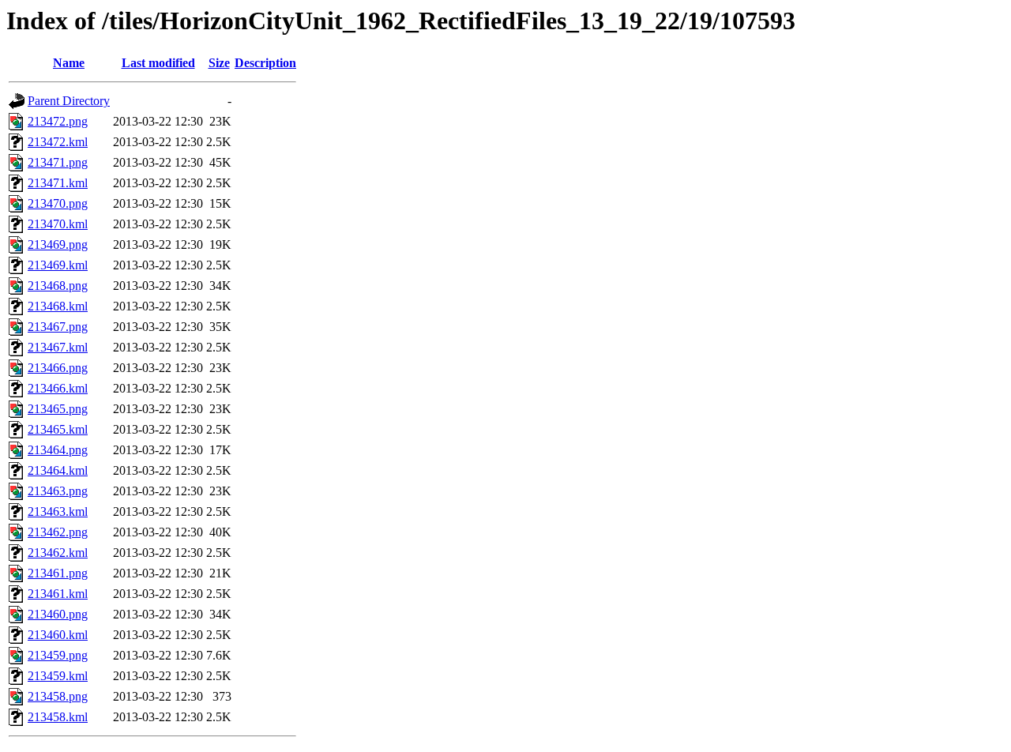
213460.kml (58, 634)
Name (69, 63)
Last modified (158, 63)
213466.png (58, 367)
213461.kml (58, 593)
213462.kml (58, 552)
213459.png (58, 655)
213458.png (58, 696)
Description (265, 63)
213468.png (58, 285)
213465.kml (58, 429)
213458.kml (58, 717)
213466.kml (58, 388)
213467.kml (58, 347)
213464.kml (58, 470)
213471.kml (58, 183)
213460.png (58, 614)
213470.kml (58, 224)
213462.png (58, 532)
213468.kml (58, 306)
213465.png (58, 408)
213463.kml (58, 511)
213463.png (58, 491)
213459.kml (58, 675)
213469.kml (58, 265)
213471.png (58, 162)
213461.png (58, 573)
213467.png (58, 326)
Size (219, 63)
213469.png (58, 244)
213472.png (58, 121)
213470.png (58, 203)
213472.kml (58, 142)
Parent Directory (69, 100)
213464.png (58, 450)
